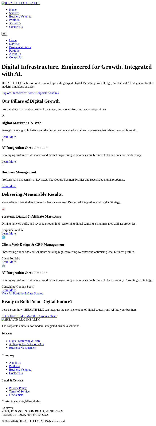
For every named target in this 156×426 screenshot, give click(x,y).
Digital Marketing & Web (24, 340)
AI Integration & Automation (26, 344)
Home (13, 9)
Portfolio (14, 20)
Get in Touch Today (14, 316)
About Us (15, 23)
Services (14, 13)
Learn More (9, 136)
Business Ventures (20, 16)
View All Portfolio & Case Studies (22, 293)
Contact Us (16, 26)
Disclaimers (16, 394)
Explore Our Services (14, 93)
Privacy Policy (18, 388)
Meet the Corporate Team (41, 316)
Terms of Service (19, 391)
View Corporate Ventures (43, 93)
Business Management (22, 347)
